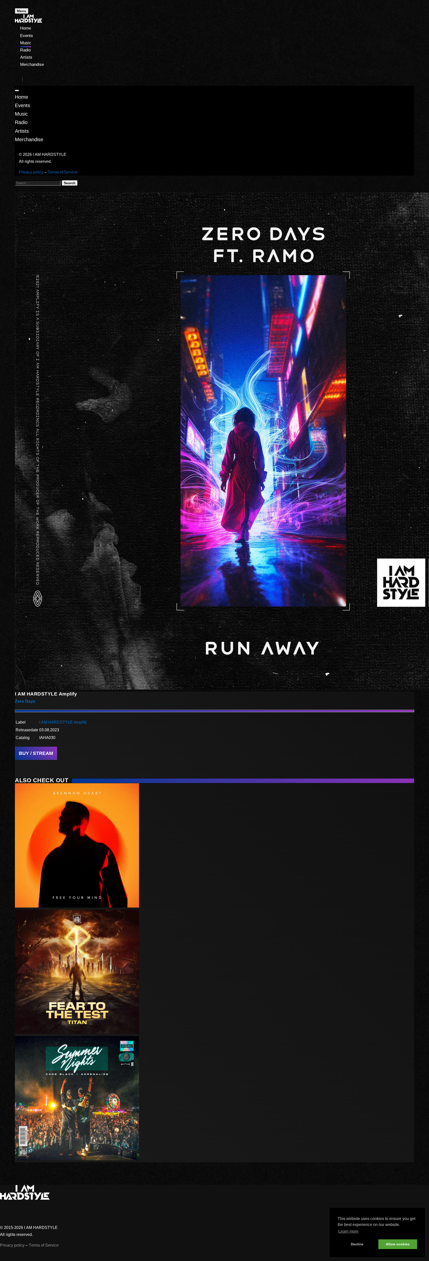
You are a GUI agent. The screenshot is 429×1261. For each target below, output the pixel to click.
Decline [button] (357, 1244)
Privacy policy (31, 172)
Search (69, 183)
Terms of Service (62, 172)
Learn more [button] (348, 1231)
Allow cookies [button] (398, 1244)
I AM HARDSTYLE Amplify (63, 722)
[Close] (17, 90)
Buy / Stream (36, 753)
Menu (21, 11)
